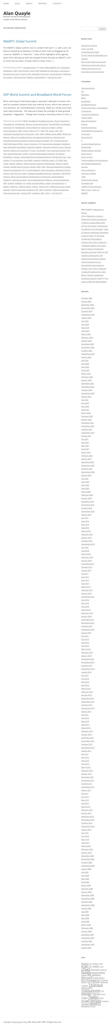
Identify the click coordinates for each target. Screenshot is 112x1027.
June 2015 (85, 639)
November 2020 (87, 465)
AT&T (15, 71)
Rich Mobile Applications (91, 163)
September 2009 (88, 865)
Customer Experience (90, 114)
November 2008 (87, 898)
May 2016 (85, 603)
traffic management (61, 190)
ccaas (95, 966)
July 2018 (84, 547)
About (29, 3)
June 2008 (85, 915)
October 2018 (86, 541)
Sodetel (11, 183)
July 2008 (84, 911)
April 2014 (85, 685)
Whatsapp (86, 1006)
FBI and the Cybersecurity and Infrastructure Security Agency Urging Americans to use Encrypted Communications (94, 259)
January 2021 (86, 459)
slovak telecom (56, 74)
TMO (41, 190)
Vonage (85, 1003)
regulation (57, 173)
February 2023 (87, 377)
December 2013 (87, 698)
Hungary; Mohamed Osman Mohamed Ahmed (32, 157)
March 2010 (86, 846)
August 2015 (86, 633)
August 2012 (86, 751)
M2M (61, 160)
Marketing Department (45, 163)
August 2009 (86, 869)
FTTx (68, 150)
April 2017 (85, 583)
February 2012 (87, 770)
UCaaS (85, 1001)
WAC (43, 193)
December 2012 (87, 738)
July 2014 (84, 675)
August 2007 (86, 947)
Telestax (96, 993)
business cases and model (38, 140)
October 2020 (86, 469)
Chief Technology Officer (13, 144)
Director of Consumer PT (20, 150)
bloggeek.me (45, 71)
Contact (57, 3)
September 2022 (88, 393)
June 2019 (85, 521)
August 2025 (86, 301)
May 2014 (85, 682)
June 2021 (85, 442)
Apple (101, 964)
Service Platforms (33, 127)
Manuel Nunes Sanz (11, 74)
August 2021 (86, 436)
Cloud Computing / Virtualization (94, 108)
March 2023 (86, 373)
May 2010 (85, 839)
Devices (29, 124)
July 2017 (84, 573)
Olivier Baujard (34, 170)
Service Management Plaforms (40, 180)
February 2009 (87, 888)
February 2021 (87, 455)
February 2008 (87, 928)
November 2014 (87, 662)
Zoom (93, 1006)
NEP (43, 167)
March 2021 (86, 452)
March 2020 (86, 491)
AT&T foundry (23, 71)
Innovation (85, 134)
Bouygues (55, 71)
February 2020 (87, 495)
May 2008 (85, 918)
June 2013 (85, 718)
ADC (56, 131)
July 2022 (84, 400)
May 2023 (85, 367)
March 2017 (86, 587)
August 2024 (86, 318)
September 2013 (88, 708)
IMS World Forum (59, 157)
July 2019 (84, 518)
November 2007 (87, 938)
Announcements (88, 88)
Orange (6, 173)
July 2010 (84, 833)
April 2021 (85, 449)
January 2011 (86, 813)
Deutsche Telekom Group (53, 147)
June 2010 (85, 836)
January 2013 (86, 734)
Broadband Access (46, 121)
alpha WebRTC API (52, 67)
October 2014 (86, 665)
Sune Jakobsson (58, 183)
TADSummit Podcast (89, 180)
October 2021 (86, 429)
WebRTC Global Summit (19, 41)
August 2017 (86, 570)
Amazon (85, 963)
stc (24, 183)
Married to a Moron (89, 45)
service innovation (19, 180)
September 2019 (88, 511)
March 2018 (86, 554)
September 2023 (88, 354)
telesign (86, 994)
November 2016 (87, 596)
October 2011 (86, 783)
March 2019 (86, 531)
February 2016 (87, 613)
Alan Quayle (17, 1022)
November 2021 (87, 426)
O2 (23, 170)
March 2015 (86, 649)
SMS (88, 982)
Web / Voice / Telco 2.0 (27, 131)
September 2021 (88, 432)
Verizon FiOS (26, 193)
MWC (39, 167)
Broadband (33, 121)
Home (6, 3)
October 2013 (86, 705)
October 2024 (86, 311)
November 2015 (87, 623)
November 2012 (87, 741)
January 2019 (86, 537)
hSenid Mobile (98, 972)
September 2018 (88, 544)
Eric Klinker (41, 150)
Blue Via (14, 137)
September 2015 (88, 629)
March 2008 (86, 925)
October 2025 (86, 298)
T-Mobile (84, 985)
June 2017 (85, 577)
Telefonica (67, 74)
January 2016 (86, 616)
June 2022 (85, 403)
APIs (61, 131)
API (82, 91)
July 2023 (84, 360)
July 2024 (84, 321)
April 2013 (85, 724)
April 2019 (85, 528)
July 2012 (84, 754)
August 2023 (86, 357)
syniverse (104, 982)
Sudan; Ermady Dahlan (35, 183)
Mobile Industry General (91, 150)
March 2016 (86, 610)
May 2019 (85, 524)
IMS (89, 974)
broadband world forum (43, 137)
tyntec (101, 998)
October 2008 (86, 902)
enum (33, 150)
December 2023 (87, 344)
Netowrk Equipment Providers (58, 167)
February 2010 (87, 849)
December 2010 (87, 816)
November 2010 (87, 820)
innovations (64, 71)
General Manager (14, 154)
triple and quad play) (11, 193)
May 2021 (85, 446)
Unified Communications (91, 186)
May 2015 (85, 642)
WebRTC (30, 77)
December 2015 (87, 619)
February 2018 (87, 557)
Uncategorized (29, 67)
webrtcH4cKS (39, 77)
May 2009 (85, 879)
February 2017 (87, 590)
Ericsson (95, 969)
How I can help (87, 49)
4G (47, 131)
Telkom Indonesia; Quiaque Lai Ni (24, 190)
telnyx (103, 994)
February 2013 (87, 731)
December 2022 (87, 383)
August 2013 (86, 711)
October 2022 (86, 390)
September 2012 (88, 747)
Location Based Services (91, 144)
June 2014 (85, 678)
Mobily (33, 167)
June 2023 (85, 364)
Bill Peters (85, 95)
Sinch (84, 982)
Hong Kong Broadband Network (42, 154)
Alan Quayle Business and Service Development (17, 14)
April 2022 (85, 409)
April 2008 (85, 921)
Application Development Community (18, 134)
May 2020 (85, 485)
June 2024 (85, 324)
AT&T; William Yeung (48, 134)
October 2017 (86, 567)
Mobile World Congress (20, 167)
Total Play (48, 190)
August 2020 (86, 475)
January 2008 (86, 931)
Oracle (95, 978)
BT (90, 966)
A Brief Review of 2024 (90, 52)
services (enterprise (61, 180)
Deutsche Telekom (34, 147)
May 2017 (85, 580)
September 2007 (88, 944)
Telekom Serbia (25, 186)
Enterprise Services (40, 124)
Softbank (18, 183)
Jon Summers (18, 160)
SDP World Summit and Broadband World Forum (37, 94)
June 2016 (85, 600)
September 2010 (88, 826)
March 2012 (86, 767)
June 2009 (85, 875)
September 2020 (88, 472)
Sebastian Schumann (40, 74)
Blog (17, 3)
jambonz (96, 974)
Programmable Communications (94, 160)
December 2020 (87, 462)
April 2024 (85, 331)
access (51, 131)
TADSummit (90, 990)
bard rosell (34, 71)
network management (12, 170)
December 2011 (87, 777)
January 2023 (86, 380)
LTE (56, 160)
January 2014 (86, 695)
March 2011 (86, 806)
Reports (43, 3)
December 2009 (87, 856)
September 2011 (88, 787)
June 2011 (85, 797)
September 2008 (88, 905)
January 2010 (86, 852)
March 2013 (86, 728)
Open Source (86, 154)
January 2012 (86, 774)
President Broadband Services (39, 173)
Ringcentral (91, 980)
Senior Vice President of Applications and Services (31, 177)
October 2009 (86, 862)
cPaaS (85, 969)
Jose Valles (28, 160)
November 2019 (87, 505)
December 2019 (87, 501)
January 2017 (86, 593)
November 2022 (87, 386)
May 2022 (85, 406)
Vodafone (36, 193)
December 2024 (87, 304)
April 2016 (85, 606)
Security (84, 167)
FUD (5, 154)
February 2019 (87, 534)
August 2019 (86, 514)
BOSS (25, 121)
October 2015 (86, 626)
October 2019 (86, 508)
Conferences (20, 124)
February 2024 (87, 337)
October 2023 (86, 350)
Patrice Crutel (25, 74)
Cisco (101, 966)
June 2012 (85, 757)
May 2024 (85, 327)
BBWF (59, 134)
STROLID (95, 982)
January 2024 (86, 341)
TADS (83, 177)
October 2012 (86, 744)
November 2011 (87, 780)
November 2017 (87, 564)
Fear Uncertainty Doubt (56, 150)
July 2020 (84, 478)
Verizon (95, 1000)
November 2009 (87, 859)
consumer (33, 144)
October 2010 (86, 823)
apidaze (95, 963)
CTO (40, 144)
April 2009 (85, 882)
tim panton (7, 77)
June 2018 (85, 551)
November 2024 (87, 308)
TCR (102, 991)
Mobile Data (20, 127)
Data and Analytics (88, 121)
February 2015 (87, 652)
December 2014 (87, 659)
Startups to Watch (48, 127)
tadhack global (86, 988)
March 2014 (86, 688)
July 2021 (84, 439)
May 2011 (85, 800)
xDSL (47, 193)
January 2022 (86, 419)
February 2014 (87, 692)
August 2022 (86, 396)
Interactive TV (8, 127)
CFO (51, 140)
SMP (5, 183)
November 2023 (87, 347)
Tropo (84, 997)
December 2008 (87, 895)
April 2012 (85, 764)
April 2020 (85, 488)
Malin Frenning (29, 163)
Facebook (103, 970)
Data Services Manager (51, 144)
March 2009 (86, 885)
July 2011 (84, 793)
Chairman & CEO (61, 140)
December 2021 (87, 423)
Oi (26, 170)
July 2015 (84, 636)
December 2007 (87, 934)
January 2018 (86, 560)
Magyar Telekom (16, 163)
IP (11, 160)
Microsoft (87, 977)
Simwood (104, 980)
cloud (26, 144)
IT (82, 140)
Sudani (48, 183)
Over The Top (15, 173)
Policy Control (87, 157)
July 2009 (84, 872)
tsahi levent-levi (19, 77)
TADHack (96, 985)
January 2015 (86, 656)
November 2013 (87, 701)
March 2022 (86, 413)
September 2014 (88, 669)
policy (24, 173)
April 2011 (85, 803)
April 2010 (85, 843)
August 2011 (86, 790)
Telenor (35, 186)
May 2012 (85, 760)
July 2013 (84, 715)
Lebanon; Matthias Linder (43, 160)
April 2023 (85, 370)
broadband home (25, 137)
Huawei (84, 975)
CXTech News (86, 117)
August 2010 (86, 829)
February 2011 (87, 810)
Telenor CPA (44, 186)
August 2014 (86, 672)
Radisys (102, 978)
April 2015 (85, 646)
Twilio (93, 997)
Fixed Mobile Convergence (59, 124)
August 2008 (86, 908)
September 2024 (88, 314)
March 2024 (86, 334)
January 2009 (86, 892)
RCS (83, 979)
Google (25, 154)
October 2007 (86, 941)
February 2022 (87, 416)
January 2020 (86, 498)
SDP (98, 980)
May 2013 (85, 721)
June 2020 (85, 482)
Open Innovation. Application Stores (55, 170)
